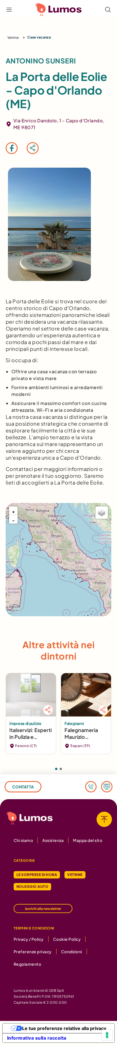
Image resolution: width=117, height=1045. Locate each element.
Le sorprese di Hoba (36, 875)
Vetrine (13, 37)
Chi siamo (23, 840)
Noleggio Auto (32, 886)
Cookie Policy (67, 939)
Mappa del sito (87, 840)
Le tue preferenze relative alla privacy (64, 1028)
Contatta (23, 786)
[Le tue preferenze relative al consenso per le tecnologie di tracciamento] (107, 1035)
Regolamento (27, 964)
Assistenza (53, 840)
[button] (13, 510)
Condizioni (71, 951)
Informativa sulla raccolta (36, 1038)
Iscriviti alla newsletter (43, 909)
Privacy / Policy (29, 939)
